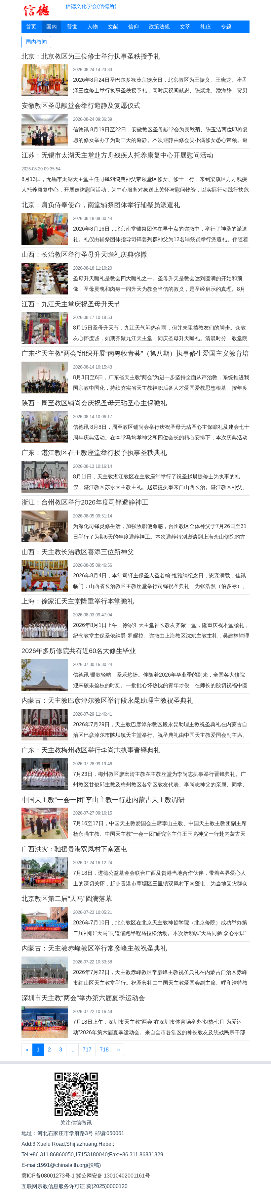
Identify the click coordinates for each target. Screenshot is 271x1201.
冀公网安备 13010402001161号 (113, 1176)
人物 (92, 26)
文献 (113, 26)
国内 (51, 26)
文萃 (185, 26)
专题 (226, 26)
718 (104, 1049)
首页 (31, 26)
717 (87, 1049)
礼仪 (205, 26)
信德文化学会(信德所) (90, 6)
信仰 (133, 26)
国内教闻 (36, 42)
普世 (72, 26)
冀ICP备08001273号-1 (48, 1176)
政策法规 (159, 26)
